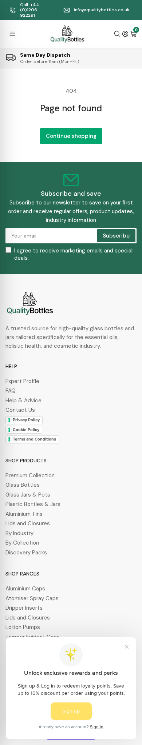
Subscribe (116, 235)
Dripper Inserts (24, 607)
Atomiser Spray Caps (32, 598)
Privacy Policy (26, 419)
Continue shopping (71, 136)
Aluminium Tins (24, 514)
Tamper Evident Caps (32, 637)
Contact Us (20, 410)
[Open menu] (12, 33)
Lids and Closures (27, 523)
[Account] (125, 33)
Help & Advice (23, 400)
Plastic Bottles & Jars (32, 504)
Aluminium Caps (25, 588)
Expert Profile (22, 381)
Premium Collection (30, 475)
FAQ (10, 390)
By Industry (19, 533)
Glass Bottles (22, 485)
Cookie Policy (26, 429)
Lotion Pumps (22, 627)
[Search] (117, 33)
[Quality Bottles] (68, 33)
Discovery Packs (26, 552)
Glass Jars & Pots (27, 494)
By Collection (22, 542)
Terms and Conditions (34, 439)
